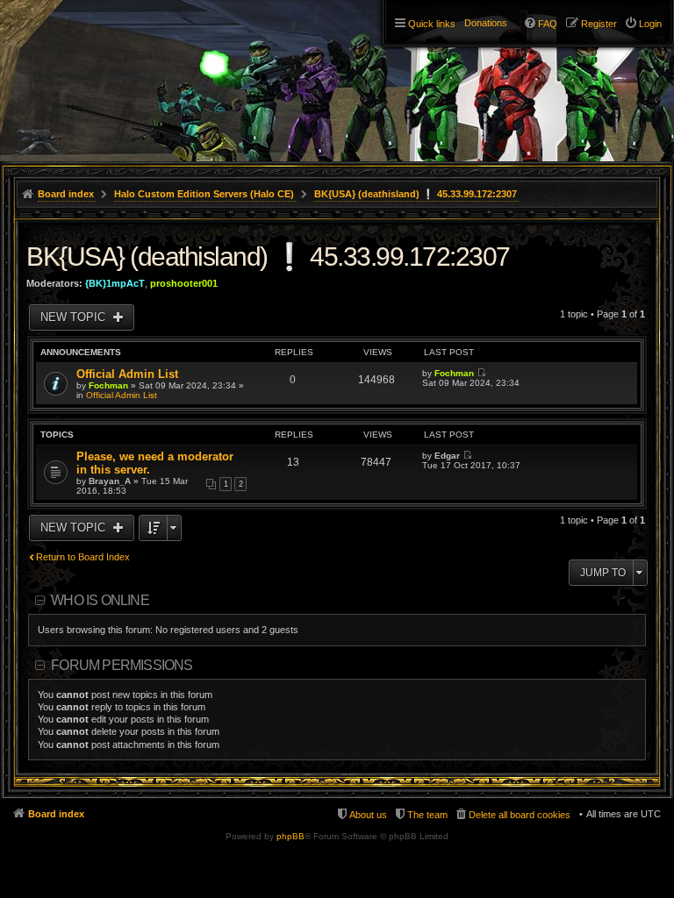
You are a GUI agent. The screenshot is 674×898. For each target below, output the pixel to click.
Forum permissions (121, 665)
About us (368, 814)
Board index (56, 814)
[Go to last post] (481, 373)
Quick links (431, 23)
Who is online (100, 600)
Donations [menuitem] (485, 23)
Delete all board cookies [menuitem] (519, 814)
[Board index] (88, 44)
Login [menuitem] (650, 23)
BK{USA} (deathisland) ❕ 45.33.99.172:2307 (268, 256)
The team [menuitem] (427, 814)
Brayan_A (110, 481)
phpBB (290, 836)
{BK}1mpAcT (115, 283)
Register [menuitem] (599, 23)
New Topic (74, 317)
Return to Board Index (83, 557)
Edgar (447, 455)
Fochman (108, 385)
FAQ (547, 23)
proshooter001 (184, 283)
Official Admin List (127, 374)
